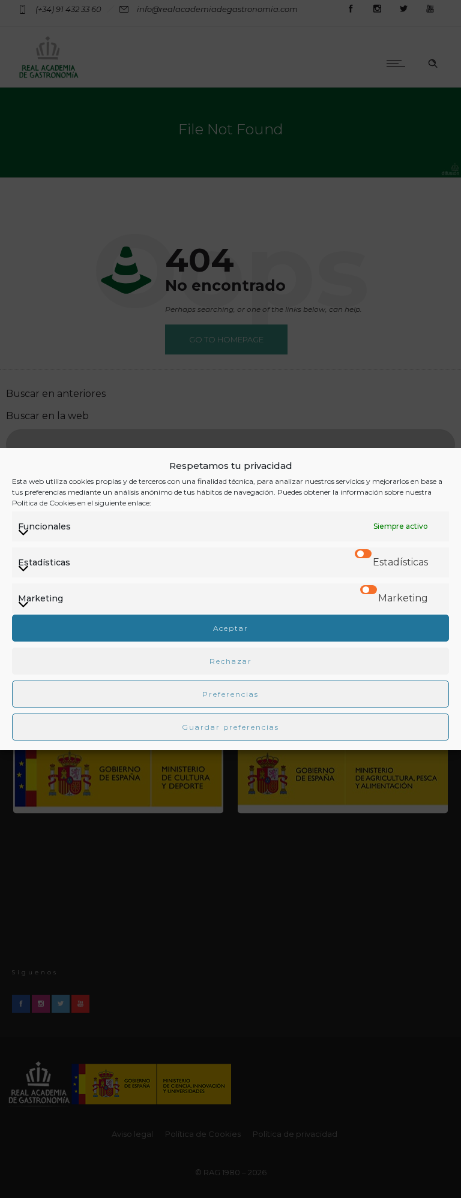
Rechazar (230, 661)
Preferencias (230, 694)
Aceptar (231, 628)
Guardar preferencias (230, 727)
